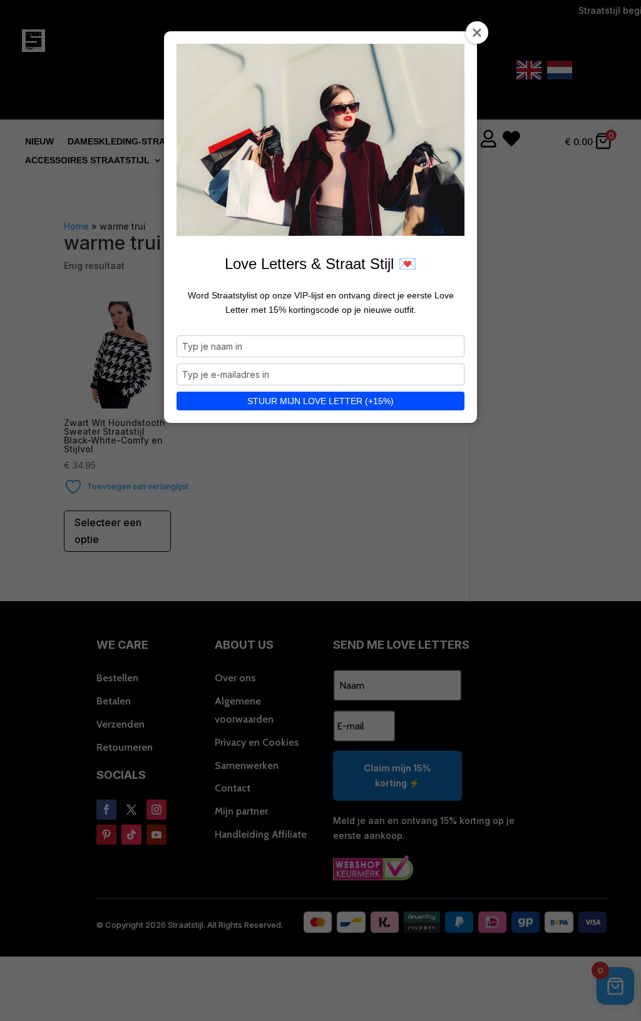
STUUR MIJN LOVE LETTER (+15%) (320, 401)
